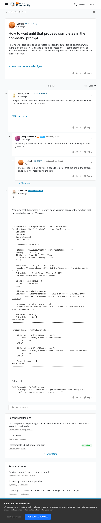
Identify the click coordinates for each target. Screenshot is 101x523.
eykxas (23, 439)
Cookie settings (14, 517)
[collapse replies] (6, 93)
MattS (23, 448)
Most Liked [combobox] (90, 86)
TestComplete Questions (17, 12)
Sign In (92, 4)
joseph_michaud (29, 136)
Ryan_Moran (23, 93)
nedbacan (25, 494)
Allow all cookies (38, 517)
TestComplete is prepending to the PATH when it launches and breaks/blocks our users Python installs (49, 425)
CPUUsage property (22, 116)
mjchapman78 (26, 429)
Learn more (49, 510)
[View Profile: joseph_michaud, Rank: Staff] (17, 138)
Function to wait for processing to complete (30, 472)
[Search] (75, 4)
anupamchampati (28, 475)
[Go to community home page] (20, 4)
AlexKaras (22, 190)
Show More (26, 183)
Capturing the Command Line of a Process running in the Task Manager (44, 490)
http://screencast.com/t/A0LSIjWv (25, 66)
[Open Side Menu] (7, 4)
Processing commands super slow (25, 481)
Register (82, 4)
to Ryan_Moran (53, 136)
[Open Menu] (94, 12)
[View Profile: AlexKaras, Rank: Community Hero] (14, 192)
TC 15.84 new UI (16, 435)
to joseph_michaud (54, 161)
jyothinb (20, 24)
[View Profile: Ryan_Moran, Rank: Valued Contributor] (14, 95)
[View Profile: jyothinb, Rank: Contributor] (12, 25)
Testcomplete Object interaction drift (27, 445)
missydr (24, 484)
